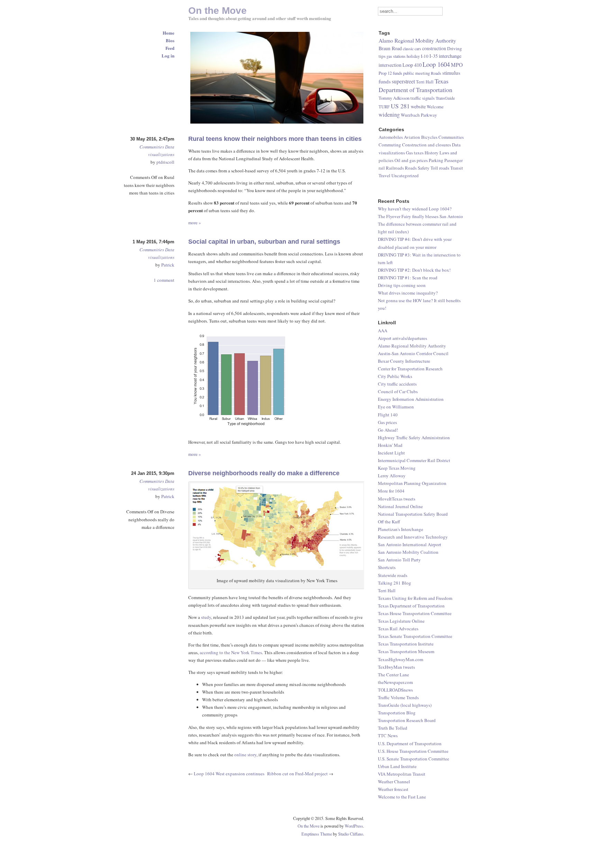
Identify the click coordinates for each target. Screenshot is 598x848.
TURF (384, 107)
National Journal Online (400, 506)
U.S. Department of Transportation (410, 743)
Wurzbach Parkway (419, 115)
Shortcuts (387, 567)
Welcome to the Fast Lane (402, 797)
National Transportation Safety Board (413, 514)
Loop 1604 (436, 64)
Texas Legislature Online (401, 621)
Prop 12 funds (390, 73)
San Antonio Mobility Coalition (408, 552)
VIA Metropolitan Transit (401, 774)
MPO (457, 64)
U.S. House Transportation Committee (413, 751)
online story (245, 754)
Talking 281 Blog (394, 583)
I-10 (424, 56)
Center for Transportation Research (410, 369)
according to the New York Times (231, 652)
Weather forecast (393, 789)
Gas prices (387, 422)
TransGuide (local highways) (405, 705)
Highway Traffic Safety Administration (414, 437)
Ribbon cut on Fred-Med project (297, 773)
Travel (384, 175)
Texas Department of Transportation (411, 606)
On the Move (308, 826)
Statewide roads (392, 575)
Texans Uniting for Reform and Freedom (415, 598)
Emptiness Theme (316, 834)
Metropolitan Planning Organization (412, 483)
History (431, 153)
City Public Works (395, 376)
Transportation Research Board (407, 720)
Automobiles (391, 137)
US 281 (400, 106)
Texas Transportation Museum (406, 651)
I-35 (433, 56)
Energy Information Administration (411, 399)
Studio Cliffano (350, 834)
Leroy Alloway (392, 475)
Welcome (435, 107)
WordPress (354, 826)
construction (434, 48)
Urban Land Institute (397, 766)
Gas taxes (415, 153)
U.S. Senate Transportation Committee (413, 759)
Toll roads (440, 168)
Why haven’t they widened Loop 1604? (415, 209)
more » (194, 222)
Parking (436, 160)
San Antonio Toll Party (399, 560)
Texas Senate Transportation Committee (415, 636)
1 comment (164, 280)
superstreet (403, 81)
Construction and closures (426, 145)
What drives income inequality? (408, 293)
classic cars (412, 48)
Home (168, 32)
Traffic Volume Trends (398, 697)
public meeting (416, 73)
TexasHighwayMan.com (400, 659)
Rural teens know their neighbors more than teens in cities (275, 138)
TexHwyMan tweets (396, 667)
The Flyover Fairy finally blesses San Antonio (420, 216)
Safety (423, 168)
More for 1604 (391, 491)
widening (389, 114)
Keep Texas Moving (397, 468)
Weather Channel (394, 781)
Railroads (395, 168)
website (418, 106)
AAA (382, 330)
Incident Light (391, 453)
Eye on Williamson (396, 407)
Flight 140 (388, 415)
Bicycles (429, 137)
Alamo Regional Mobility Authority (412, 346)
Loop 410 (412, 64)
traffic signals (422, 98)
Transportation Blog (397, 713)
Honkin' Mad (390, 445)
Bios (170, 40)
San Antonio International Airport (409, 544)
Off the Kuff (389, 521)
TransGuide (445, 98)
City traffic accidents (397, 384)
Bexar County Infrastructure (404, 361)
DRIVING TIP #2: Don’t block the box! (414, 270)
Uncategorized (405, 175)
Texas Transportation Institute (406, 644)
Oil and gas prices (411, 160)
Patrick (167, 265)
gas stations (396, 56)
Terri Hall (387, 590)
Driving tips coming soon (402, 285)
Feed (169, 48)
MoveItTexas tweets (396, 499)
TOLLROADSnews (395, 690)
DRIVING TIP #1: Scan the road (407, 277)
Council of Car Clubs (398, 391)
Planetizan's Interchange (400, 529)
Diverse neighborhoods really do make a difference (263, 473)
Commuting (390, 145)
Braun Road (390, 48)
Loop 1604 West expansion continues (229, 773)
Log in (168, 55)
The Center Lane (393, 674)
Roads (436, 73)
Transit (456, 168)
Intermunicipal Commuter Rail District (414, 460)
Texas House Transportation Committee (415, 613)
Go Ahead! (388, 430)
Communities (151, 147)
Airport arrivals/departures (402, 338)
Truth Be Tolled (392, 728)
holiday (413, 56)
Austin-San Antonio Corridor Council (413, 353)
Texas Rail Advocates (398, 628)
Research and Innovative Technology (413, 537)
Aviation (412, 137)
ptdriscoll (165, 162)
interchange (450, 56)
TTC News (388, 735)
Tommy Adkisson (394, 98)
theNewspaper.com (395, 682)
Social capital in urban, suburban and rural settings (264, 241)
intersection (390, 65)
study (206, 617)
